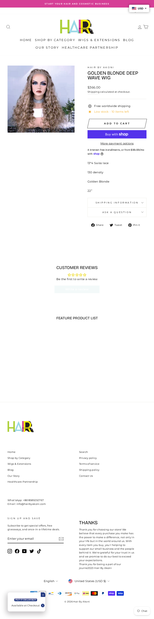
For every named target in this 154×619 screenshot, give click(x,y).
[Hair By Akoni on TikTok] (39, 551)
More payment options (117, 143)
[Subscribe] (61, 538)
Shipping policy (89, 469)
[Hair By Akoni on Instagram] (10, 551)
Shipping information (117, 202)
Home (26, 40)
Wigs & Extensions (99, 40)
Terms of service (89, 463)
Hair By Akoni (101, 67)
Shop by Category (55, 40)
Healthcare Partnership (90, 47)
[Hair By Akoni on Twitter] (31, 551)
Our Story (47, 47)
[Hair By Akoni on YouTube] (24, 551)
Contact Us (86, 476)
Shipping (94, 91)
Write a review (77, 289)
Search (83, 452)
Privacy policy (88, 458)
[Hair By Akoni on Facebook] (17, 551)
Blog (128, 40)
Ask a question (117, 212)
